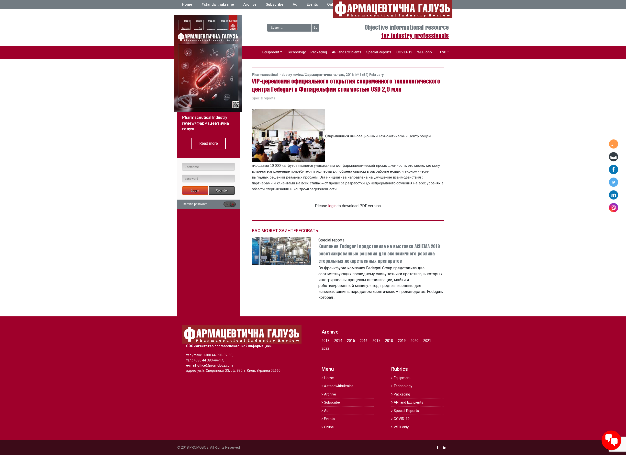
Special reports (263, 98)
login (332, 206)
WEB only (424, 52)
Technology (296, 52)
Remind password (195, 204)
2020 (414, 340)
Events (312, 4)
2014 (338, 340)
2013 (325, 340)
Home (187, 4)
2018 (389, 340)
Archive (250, 4)
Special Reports (378, 52)
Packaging (319, 52)
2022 (325, 348)
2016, (350, 75)
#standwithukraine (217, 4)
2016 (364, 340)
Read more (208, 143)
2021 (427, 340)
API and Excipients (346, 52)
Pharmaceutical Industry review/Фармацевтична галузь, (299, 75)
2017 (376, 340)
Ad (295, 4)
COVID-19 (404, 52)
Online (332, 4)
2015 (351, 340)
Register (222, 190)
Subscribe (274, 4)
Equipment (270, 52)
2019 (402, 340)
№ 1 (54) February (369, 75)
